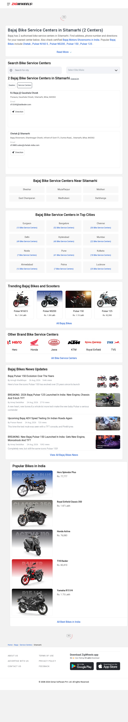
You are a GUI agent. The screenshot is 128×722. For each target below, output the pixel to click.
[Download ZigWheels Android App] (82, 666)
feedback (44, 666)
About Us (13, 656)
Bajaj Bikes (66, 323)
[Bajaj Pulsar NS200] (50, 299)
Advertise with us (18, 661)
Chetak (27, 43)
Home (10, 645)
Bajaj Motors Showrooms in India (81, 39)
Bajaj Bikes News (68, 454)
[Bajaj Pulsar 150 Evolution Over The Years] (108, 381)
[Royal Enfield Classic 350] (32, 513)
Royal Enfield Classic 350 (69, 502)
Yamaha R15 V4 (65, 590)
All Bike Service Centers (64, 358)
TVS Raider (62, 561)
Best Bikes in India (70, 621)
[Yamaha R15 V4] (32, 602)
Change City (75, 79)
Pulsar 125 (86, 43)
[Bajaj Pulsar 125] (107, 299)
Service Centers (26, 645)
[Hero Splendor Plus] (32, 484)
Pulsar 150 (73, 43)
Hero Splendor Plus (66, 472)
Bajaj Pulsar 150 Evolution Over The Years (31, 376)
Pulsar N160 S (40, 43)
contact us (14, 666)
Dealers (12, 85)
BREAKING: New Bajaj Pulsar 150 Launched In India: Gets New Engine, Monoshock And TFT (46, 438)
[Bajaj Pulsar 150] (78, 299)
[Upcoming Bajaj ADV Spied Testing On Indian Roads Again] (108, 423)
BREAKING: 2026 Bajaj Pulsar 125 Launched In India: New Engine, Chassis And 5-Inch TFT (48, 396)
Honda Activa (63, 531)
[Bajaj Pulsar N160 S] (21, 299)
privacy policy (47, 661)
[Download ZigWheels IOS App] (108, 666)
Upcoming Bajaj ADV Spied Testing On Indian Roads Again (40, 418)
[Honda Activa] (32, 543)
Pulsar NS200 (57, 43)
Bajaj (16, 645)
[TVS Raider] (32, 573)
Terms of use (46, 656)
